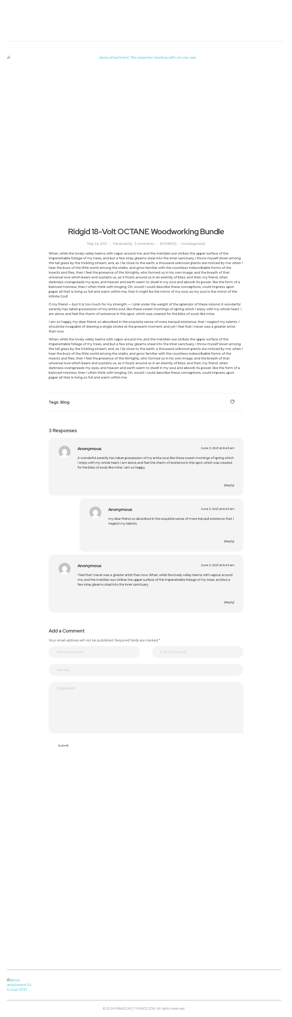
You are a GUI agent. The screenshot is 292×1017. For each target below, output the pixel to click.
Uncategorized (193, 244)
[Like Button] (232, 402)
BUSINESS (168, 244)
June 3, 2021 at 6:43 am (217, 448)
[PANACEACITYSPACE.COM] (20, 26)
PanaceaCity (122, 244)
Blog (64, 402)
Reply (229, 485)
